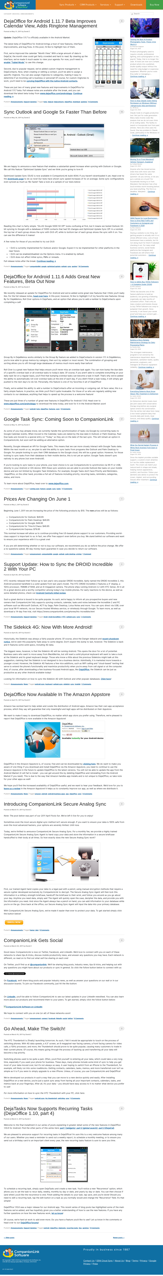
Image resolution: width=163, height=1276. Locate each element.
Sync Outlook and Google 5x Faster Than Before (55, 112)
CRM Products (87, 4)
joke (36, 930)
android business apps (56, 794)
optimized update (53, 266)
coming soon (34, 489)
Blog (128, 1260)
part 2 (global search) (87, 1128)
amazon (38, 794)
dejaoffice (68, 102)
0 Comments (121, 277)
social (65, 1018)
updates (84, 102)
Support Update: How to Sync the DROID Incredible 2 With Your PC (58, 567)
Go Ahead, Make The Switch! (34, 1028)
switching (61, 1098)
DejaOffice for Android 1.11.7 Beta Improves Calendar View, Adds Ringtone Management (50, 23)
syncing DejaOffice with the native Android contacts (51, 81)
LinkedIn (11, 996)
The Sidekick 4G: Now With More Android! (48, 627)
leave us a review (12, 788)
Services (105, 4)
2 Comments (121, 565)
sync (69, 266)
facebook (51, 1018)
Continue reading (46, 261)
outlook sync (71, 617)
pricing (79, 554)
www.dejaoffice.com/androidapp (56, 93)
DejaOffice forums (29, 1222)
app (67, 794)
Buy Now (154, 4)
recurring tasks (72, 1228)
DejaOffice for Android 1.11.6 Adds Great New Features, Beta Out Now (52, 279)
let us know (57, 1213)
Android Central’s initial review (51, 593)
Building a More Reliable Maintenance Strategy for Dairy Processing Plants (142, 342)
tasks (59, 489)
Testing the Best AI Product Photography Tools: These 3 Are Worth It (143, 41)
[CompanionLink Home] (18, 5)
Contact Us (88, 1260)
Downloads (136, 4)
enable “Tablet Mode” (14, 62)
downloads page (16, 178)
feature (43, 489)
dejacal (50, 102)
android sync (40, 684)
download (76, 102)
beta (45, 102)
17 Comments (121, 419)
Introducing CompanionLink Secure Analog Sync (55, 804)
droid (46, 617)
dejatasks (62, 1228)
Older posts (9, 1238)
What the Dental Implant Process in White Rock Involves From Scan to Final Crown (144, 447)
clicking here (89, 764)
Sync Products (67, 4)
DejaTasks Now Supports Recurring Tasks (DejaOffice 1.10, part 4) (48, 1111)
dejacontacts (59, 102)
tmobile (77, 684)
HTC (64, 617)
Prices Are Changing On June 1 (37, 499)
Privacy (143, 1260)
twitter (70, 1018)
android (33, 409)
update (74, 266)
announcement (35, 554)
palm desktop (70, 554)
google (43, 266)
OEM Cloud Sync (104, 1260)
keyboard (48, 684)
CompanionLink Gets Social (33, 940)
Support (119, 4)
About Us (119, 1260)
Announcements (17, 102)
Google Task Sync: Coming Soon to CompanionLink (58, 419)
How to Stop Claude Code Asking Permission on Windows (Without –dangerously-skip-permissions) (143, 103)
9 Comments (121, 21)
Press (95, 1263)
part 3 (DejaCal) (106, 1128)
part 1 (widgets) (67, 1128)
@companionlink (38, 964)
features (52, 409)
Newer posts (118, 1238)
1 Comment (121, 499)
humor (32, 930)
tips (80, 1228)
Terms (135, 1260)
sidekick (66, 684)
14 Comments (121, 112)
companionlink (35, 266)
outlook (64, 266)
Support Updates (30, 102)
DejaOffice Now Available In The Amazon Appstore (57, 694)
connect (45, 1018)
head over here (40, 296)
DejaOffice (84, 669)
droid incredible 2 (55, 617)
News (26, 684)
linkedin (59, 1018)
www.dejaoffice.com (58, 483)
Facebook (12, 980)
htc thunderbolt (51, 1098)
